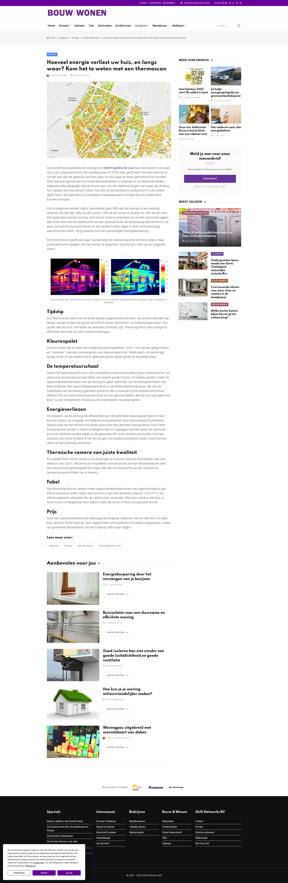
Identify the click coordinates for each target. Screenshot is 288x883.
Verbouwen (105, 25)
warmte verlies (85, 545)
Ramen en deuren (105, 826)
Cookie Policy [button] (38, 863)
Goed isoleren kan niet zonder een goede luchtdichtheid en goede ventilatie (133, 655)
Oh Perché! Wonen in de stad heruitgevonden (62, 843)
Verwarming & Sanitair (195, 213)
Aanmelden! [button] (210, 179)
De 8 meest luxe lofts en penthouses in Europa (67, 828)
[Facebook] (230, 3)
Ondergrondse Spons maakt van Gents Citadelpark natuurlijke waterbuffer (225, 267)
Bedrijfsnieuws (137, 821)
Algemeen (217, 254)
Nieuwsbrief (169, 3)
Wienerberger (103, 837)
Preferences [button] (30, 866)
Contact (143, 3)
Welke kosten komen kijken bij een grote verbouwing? (224, 314)
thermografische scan (119, 168)
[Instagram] (237, 3)
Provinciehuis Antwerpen (60, 836)
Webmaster (201, 837)
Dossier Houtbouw (106, 821)
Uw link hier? (103, 843)
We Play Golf (202, 843)
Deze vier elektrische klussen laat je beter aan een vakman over (193, 130)
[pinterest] (240, 3)
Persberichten (169, 826)
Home (51, 25)
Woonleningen (219, 304)
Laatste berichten (90, 38)
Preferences (19, 873)
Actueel (63, 25)
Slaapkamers (219, 281)
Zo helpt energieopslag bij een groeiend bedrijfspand (225, 92)
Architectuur (123, 25)
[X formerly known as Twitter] (233, 3)
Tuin (91, 25)
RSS (164, 837)
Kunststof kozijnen (106, 832)
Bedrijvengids (136, 832)
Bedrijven (178, 25)
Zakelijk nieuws (137, 826)
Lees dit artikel (116, 594)
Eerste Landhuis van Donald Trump (65, 821)
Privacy (199, 826)
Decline (44, 873)
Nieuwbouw (159, 25)
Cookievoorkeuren (204, 832)
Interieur (79, 25)
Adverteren (155, 3)
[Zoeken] (238, 25)
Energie (75, 38)
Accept (69, 873)
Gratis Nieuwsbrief (172, 832)
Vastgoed (141, 25)
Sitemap (166, 843)
